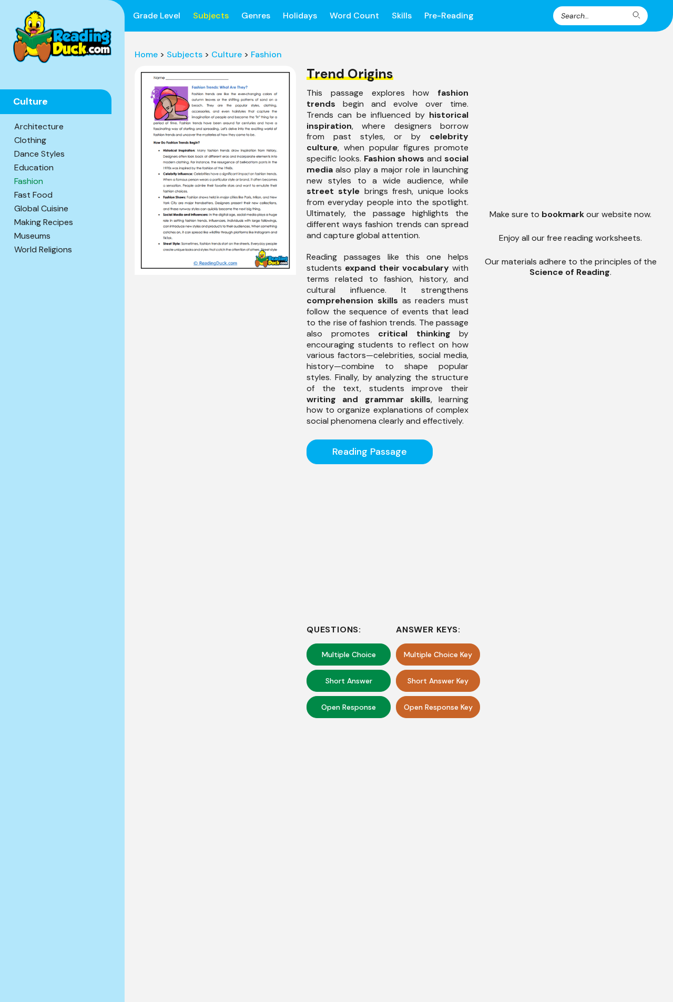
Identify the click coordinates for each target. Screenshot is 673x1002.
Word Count (354, 15)
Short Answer (348, 681)
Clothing (30, 140)
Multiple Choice (349, 654)
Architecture (39, 126)
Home (146, 54)
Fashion (28, 181)
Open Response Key (438, 707)
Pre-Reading (449, 15)
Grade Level (156, 15)
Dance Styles (39, 153)
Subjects (211, 15)
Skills (402, 15)
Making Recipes (43, 222)
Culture (226, 54)
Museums (32, 235)
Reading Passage (369, 451)
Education (34, 167)
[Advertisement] (387, 542)
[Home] (62, 37)
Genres (255, 15)
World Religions (43, 249)
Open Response (348, 707)
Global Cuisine (41, 208)
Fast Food (33, 194)
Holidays (300, 15)
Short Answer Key (437, 681)
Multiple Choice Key (438, 654)
